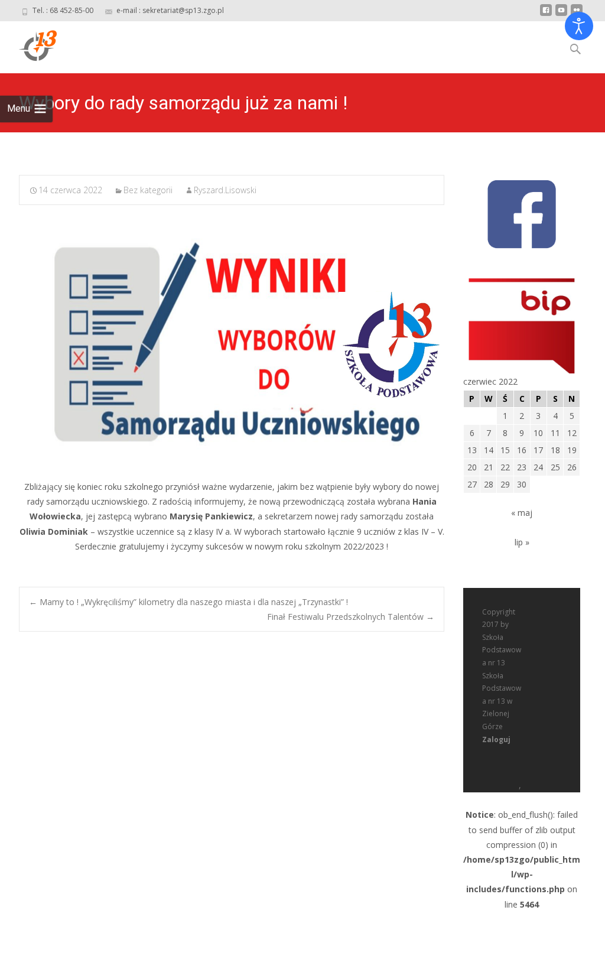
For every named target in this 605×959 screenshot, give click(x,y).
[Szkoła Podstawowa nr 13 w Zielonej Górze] (28, 45)
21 (488, 467)
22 (505, 467)
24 (538, 467)
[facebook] (546, 14)
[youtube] (561, 14)
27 (472, 484)
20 (472, 467)
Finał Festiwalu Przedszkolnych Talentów (350, 616)
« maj (521, 512)
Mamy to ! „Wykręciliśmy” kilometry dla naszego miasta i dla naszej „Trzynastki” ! (188, 601)
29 (505, 484)
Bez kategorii (148, 190)
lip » (522, 542)
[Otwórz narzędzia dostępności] (579, 26)
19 (572, 450)
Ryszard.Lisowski (225, 190)
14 (488, 450)
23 (521, 467)
